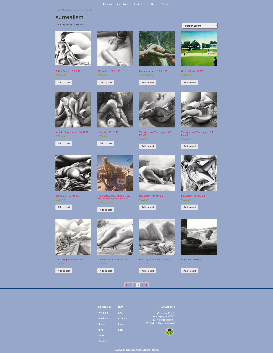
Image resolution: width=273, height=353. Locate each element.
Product (67, 10)
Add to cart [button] (64, 82)
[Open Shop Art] (128, 4)
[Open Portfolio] (145, 4)
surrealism (78, 10)
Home (58, 10)
